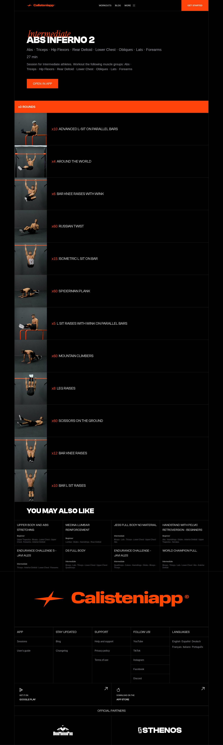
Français (177, 647)
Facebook (138, 669)
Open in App (42, 83)
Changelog (62, 650)
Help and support (104, 641)
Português (197, 647)
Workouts (105, 5)
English (176, 641)
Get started (195, 5)
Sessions (22, 641)
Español (186, 641)
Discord (137, 678)
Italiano (187, 647)
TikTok (136, 650)
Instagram (138, 660)
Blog (118, 5)
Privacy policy (102, 650)
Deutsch (196, 641)
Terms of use (101, 660)
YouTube (138, 641)
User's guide (23, 650)
